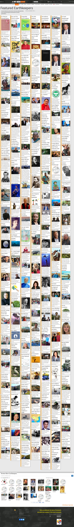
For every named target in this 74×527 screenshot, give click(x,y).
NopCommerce (24, 517)
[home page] (17, 1)
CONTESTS (29, 4)
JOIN (54, 4)
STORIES (16, 4)
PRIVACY (20, 512)
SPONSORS (57, 4)
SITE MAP (27, 512)
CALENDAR (46, 4)
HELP (20, 511)
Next (40, 502)
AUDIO (25, 4)
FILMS (22, 4)
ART (19, 4)
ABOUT (13, 4)
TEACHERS (42, 4)
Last (43, 502)
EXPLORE (50, 4)
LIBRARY (32, 4)
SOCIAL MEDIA (37, 4)
